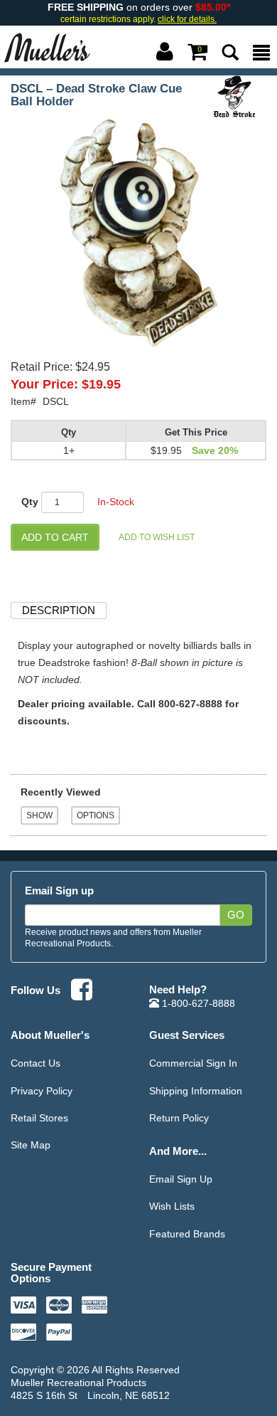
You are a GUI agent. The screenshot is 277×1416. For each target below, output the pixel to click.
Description (58, 610)
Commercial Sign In (193, 1063)
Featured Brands (187, 1234)
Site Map (30, 1145)
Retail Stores (39, 1118)
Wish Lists (172, 1206)
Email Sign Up (180, 1179)
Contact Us (35, 1063)
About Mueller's (50, 1035)
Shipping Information (195, 1091)
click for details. (187, 19)
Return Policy (179, 1118)
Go (235, 915)
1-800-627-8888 (197, 1003)
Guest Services (186, 1035)
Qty (29, 501)
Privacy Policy (41, 1091)
